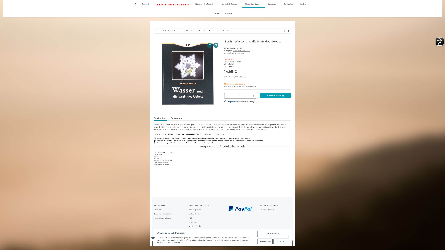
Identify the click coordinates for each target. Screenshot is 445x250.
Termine (216, 13)
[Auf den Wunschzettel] (215, 45)
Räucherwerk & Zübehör (204, 4)
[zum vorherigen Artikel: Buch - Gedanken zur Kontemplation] (284, 30)
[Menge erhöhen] (253, 95)
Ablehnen (281, 241)
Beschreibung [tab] (160, 118)
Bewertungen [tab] (177, 118)
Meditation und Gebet (241, 51)
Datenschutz (194, 214)
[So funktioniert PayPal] (240, 208)
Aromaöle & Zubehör (229, 4)
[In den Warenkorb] (155, 38)
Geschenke (272, 4)
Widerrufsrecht (195, 226)
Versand (242, 77)
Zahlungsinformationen (163, 214)
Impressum (193, 222)
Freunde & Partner (267, 210)
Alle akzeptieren (273, 234)
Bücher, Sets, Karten (253, 4)
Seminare (228, 13)
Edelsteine (304, 4)
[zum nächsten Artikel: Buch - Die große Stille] (288, 30)
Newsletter (158, 210)
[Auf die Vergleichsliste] (209, 45)
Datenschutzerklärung (171, 243)
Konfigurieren (265, 241)
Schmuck (145, 4)
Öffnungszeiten (195, 210)
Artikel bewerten (162, 177)
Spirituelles (288, 4)
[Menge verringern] (227, 95)
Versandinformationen (162, 218)
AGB (190, 218)
